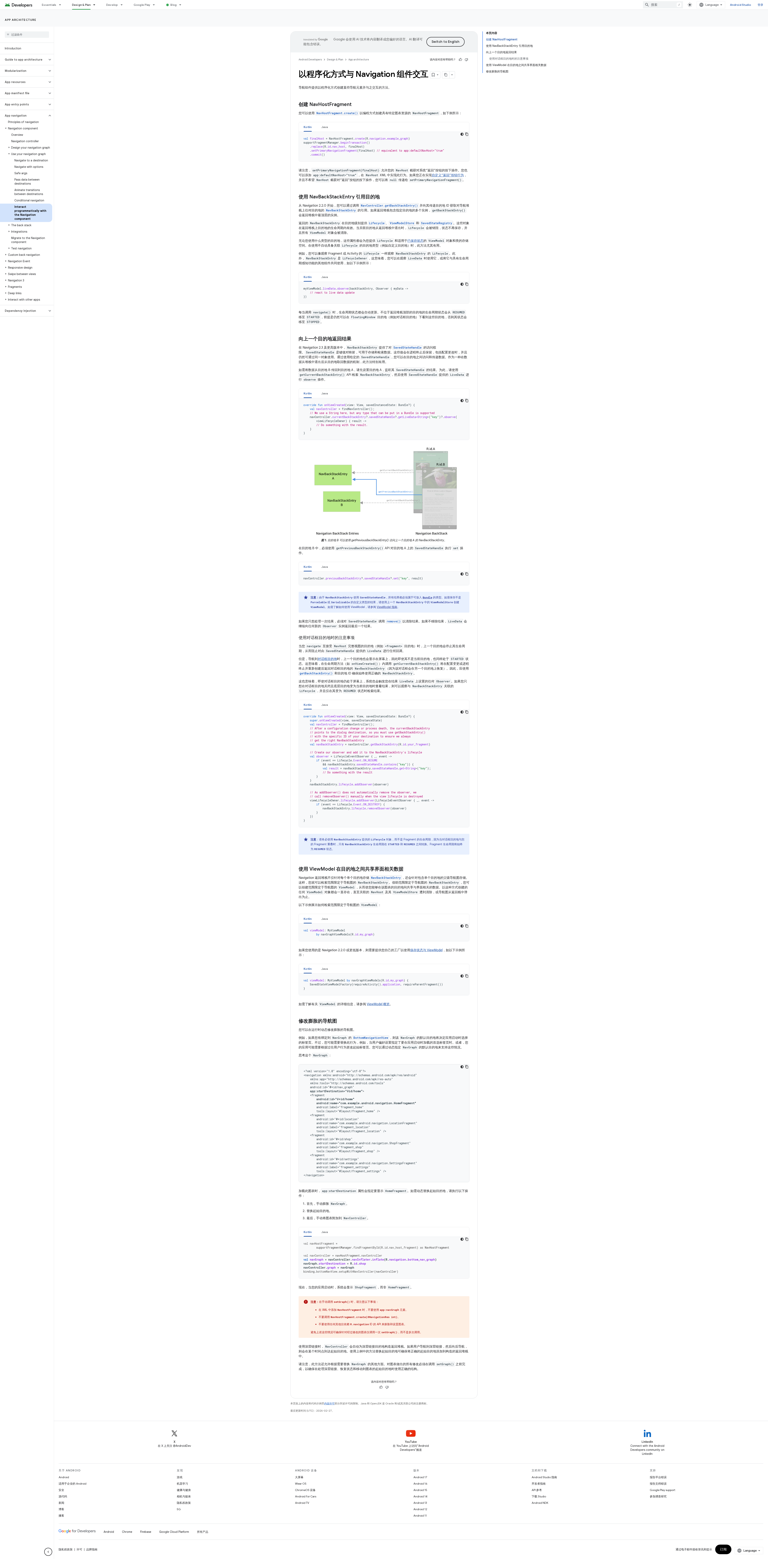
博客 (61, 1509)
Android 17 (420, 1477)
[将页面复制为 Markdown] (445, 74)
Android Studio (740, 5)
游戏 (179, 1477)
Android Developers (310, 59)
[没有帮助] (466, 60)
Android (64, 1477)
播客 (61, 1515)
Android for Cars (305, 1496)
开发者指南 (539, 1483)
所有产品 (202, 1532)
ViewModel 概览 (378, 1004)
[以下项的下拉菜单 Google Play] (155, 5)
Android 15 (420, 1490)
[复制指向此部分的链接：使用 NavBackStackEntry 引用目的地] (384, 197)
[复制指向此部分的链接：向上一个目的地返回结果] (355, 339)
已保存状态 (415, 241)
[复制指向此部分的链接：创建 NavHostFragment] (356, 104)
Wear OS (300, 1483)
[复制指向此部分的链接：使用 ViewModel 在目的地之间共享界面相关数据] (407, 869)
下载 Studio (539, 1496)
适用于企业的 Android (72, 1483)
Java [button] (324, 127)
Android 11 (420, 1515)
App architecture (20, 20)
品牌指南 (91, 1549)
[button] (23, 59)
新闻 (61, 1503)
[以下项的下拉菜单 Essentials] (61, 5)
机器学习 (182, 1483)
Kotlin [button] (308, 127)
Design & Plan (81, 5)
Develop (112, 5)
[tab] (308, 127)
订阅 (723, 1549)
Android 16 (420, 1483)
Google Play (142, 5)
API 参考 (537, 1490)
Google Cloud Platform (174, 1532)
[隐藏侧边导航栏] (48, 1552)
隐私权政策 (184, 1503)
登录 (760, 5)
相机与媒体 (184, 1496)
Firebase (145, 1532)
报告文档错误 (658, 1483)
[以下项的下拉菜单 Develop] (123, 5)
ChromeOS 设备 (305, 1490)
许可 (79, 1549)
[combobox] (663, 4)
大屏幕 (299, 1477)
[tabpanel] (384, 146)
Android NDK (540, 1503)
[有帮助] (460, 60)
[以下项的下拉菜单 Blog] (182, 5)
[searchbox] (27, 34)
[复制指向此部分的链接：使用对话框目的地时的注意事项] (359, 638)
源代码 (63, 1496)
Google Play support (662, 1490)
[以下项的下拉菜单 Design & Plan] (96, 5)
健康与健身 (184, 1490)
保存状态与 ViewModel (426, 950)
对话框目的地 (327, 659)
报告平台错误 (658, 1477)
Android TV (302, 1503)
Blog (173, 5)
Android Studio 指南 (544, 1477)
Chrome (127, 1532)
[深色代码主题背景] (462, 134)
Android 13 (420, 1503)
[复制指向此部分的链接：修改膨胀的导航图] (341, 1021)
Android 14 (420, 1496)
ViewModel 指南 (387, 607)
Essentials (49, 5)
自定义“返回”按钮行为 (448, 175)
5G (179, 1509)
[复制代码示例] (466, 134)
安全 (61, 1490)
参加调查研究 (658, 1496)
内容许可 (329, 1403)
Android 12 (420, 1509)
